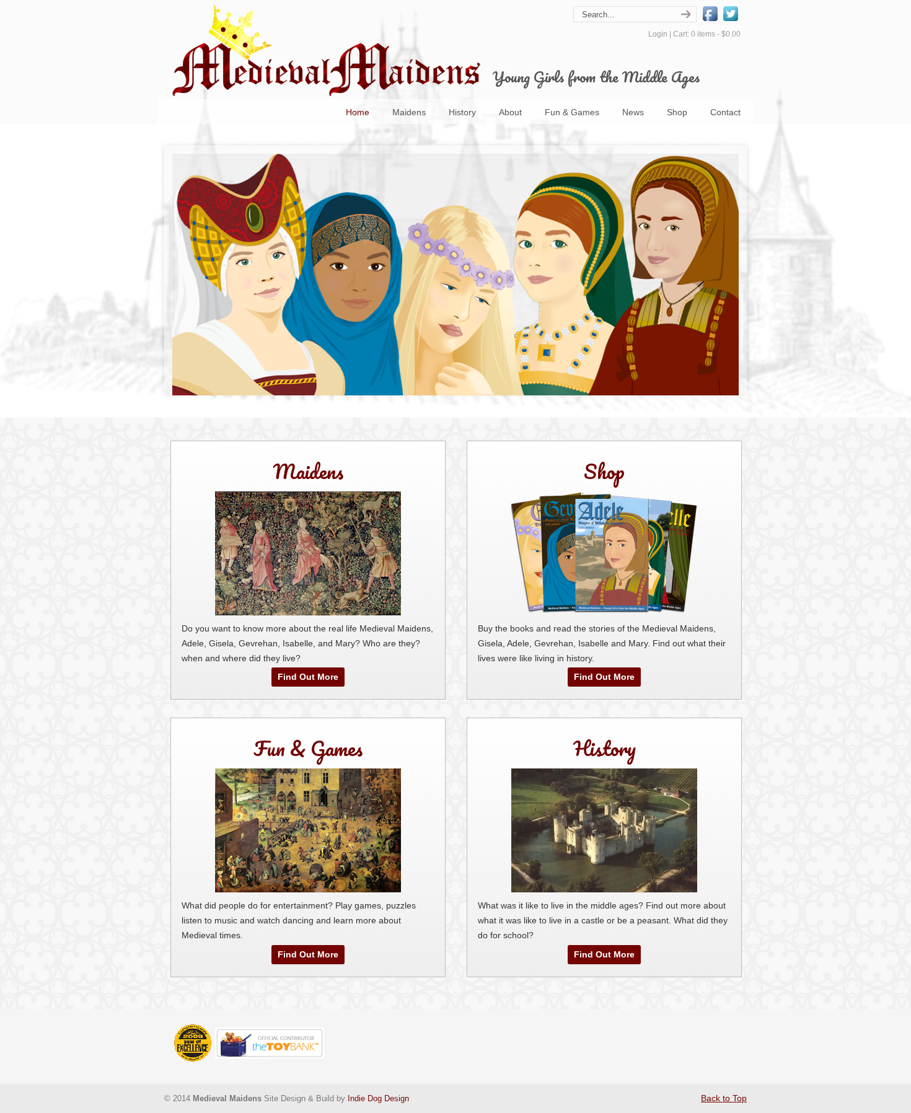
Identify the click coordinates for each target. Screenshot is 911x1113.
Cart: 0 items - (707, 34)
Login (657, 34)
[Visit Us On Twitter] (730, 20)
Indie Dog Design (378, 1098)
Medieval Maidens (325, 50)
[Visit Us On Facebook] (710, 20)
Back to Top (724, 1098)
